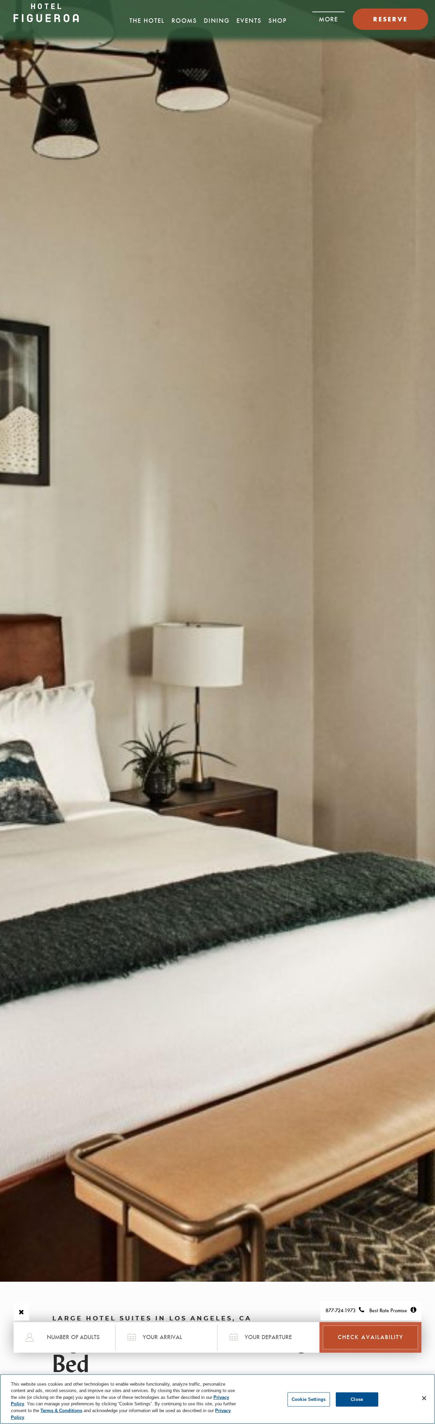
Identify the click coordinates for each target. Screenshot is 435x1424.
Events (249, 20)
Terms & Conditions (61, 1410)
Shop (277, 20)
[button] (328, 17)
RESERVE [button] (390, 19)
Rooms (184, 20)
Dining (217, 20)
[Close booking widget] (21, 1311)
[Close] (424, 1398)
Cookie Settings (309, 1399)
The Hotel (147, 20)
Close (357, 1399)
